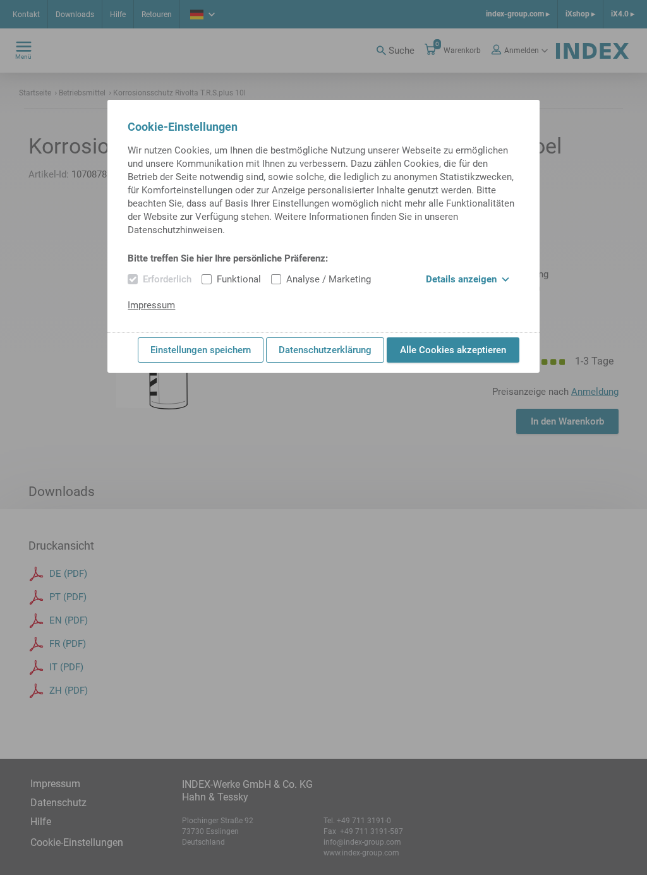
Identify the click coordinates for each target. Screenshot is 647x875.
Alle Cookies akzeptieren (453, 350)
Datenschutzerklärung (325, 350)
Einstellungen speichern (200, 350)
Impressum (151, 305)
